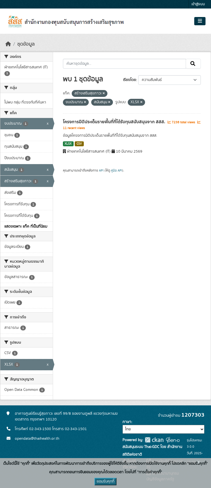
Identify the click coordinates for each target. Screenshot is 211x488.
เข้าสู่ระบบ (198, 4)
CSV (79, 144)
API (101, 170)
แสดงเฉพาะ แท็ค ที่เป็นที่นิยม (25, 226)
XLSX (68, 144)
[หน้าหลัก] (8, 44)
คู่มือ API (116, 170)
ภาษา (127, 422)
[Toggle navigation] (200, 21)
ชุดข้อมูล (26, 44)
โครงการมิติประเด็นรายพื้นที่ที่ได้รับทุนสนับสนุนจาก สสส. (114, 121)
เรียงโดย (129, 80)
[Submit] (193, 64)
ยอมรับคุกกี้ (105, 481)
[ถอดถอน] (104, 93)
